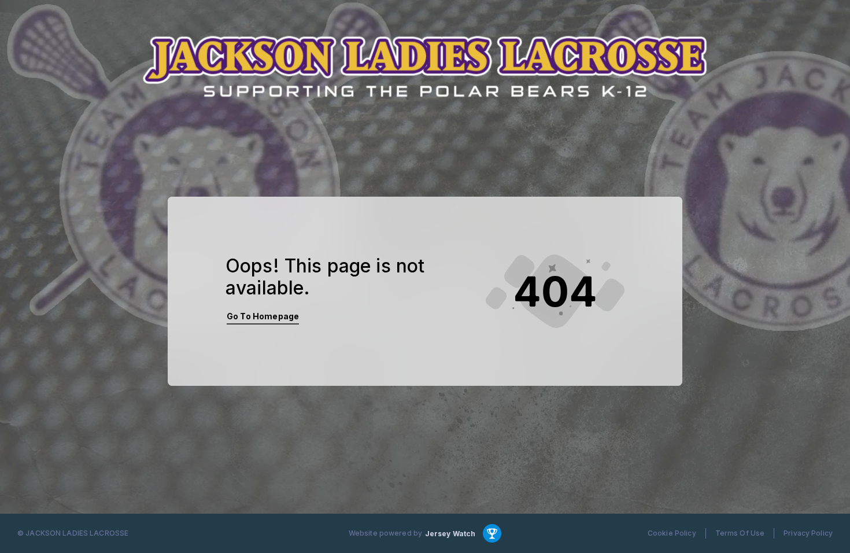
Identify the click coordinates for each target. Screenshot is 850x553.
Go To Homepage (263, 316)
